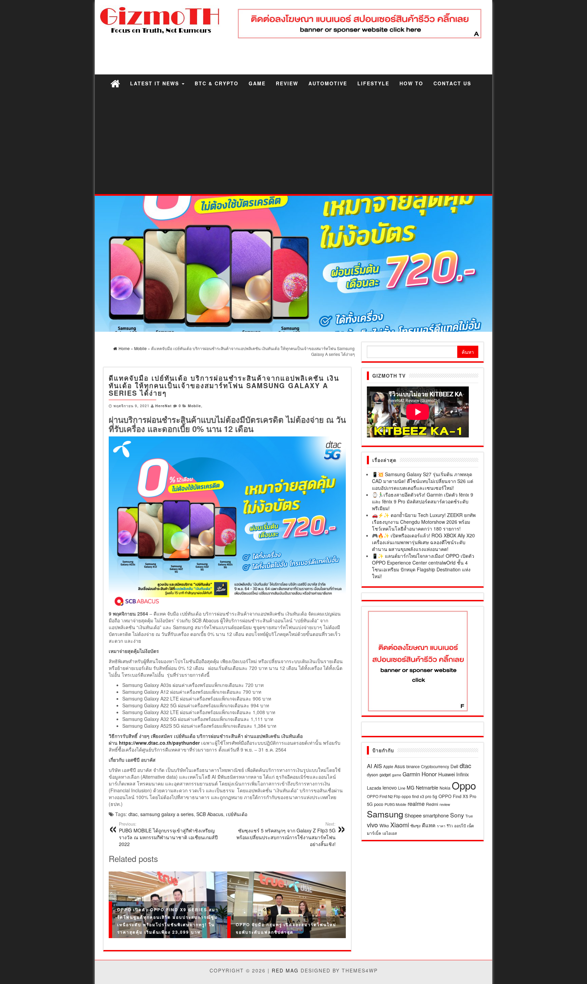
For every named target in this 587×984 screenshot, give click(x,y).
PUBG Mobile (395, 804)
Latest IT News (155, 83)
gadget (385, 774)
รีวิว (450, 825)
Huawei (446, 774)
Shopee (413, 815)
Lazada (374, 787)
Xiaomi (399, 824)
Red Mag (285, 970)
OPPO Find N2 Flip (383, 796)
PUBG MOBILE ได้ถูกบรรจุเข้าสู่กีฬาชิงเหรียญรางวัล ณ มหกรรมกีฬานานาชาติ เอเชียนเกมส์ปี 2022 (168, 834)
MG (410, 787)
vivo (372, 824)
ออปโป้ (460, 825)
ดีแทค (428, 825)
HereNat (163, 405)
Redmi (432, 804)
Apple (388, 766)
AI (369, 766)
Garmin (411, 774)
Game (257, 83)
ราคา (441, 825)
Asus (399, 766)
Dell (454, 766)
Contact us (452, 83)
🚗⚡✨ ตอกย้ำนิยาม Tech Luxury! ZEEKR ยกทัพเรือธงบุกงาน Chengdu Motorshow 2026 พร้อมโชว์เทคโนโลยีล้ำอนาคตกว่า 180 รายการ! (424, 522)
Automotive (327, 83)
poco (378, 804)
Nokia (445, 788)
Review (287, 83)
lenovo (390, 787)
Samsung (385, 814)
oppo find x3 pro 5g (419, 796)
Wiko (384, 825)
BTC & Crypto (216, 83)
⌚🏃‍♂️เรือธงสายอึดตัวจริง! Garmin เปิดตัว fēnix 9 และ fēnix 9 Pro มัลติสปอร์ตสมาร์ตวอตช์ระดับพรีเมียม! (422, 501)
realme (416, 803)
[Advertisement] (293, 143)
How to (411, 83)
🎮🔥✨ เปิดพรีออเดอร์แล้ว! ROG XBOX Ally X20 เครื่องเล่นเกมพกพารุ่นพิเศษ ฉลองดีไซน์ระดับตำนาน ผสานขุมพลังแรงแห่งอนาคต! (423, 542)
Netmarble (427, 787)
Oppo (464, 785)
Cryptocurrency (435, 766)
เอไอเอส (390, 833)
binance (413, 766)
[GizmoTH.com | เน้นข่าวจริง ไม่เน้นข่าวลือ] (115, 83)
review (445, 804)
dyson (372, 774)
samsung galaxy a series (167, 814)
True (469, 815)
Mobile (194, 405)
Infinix (462, 774)
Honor (429, 774)
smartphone (436, 815)
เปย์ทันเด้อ (236, 814)
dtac (133, 814)
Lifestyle (373, 83)
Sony (457, 815)
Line (401, 788)
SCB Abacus (209, 814)
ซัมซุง (415, 825)
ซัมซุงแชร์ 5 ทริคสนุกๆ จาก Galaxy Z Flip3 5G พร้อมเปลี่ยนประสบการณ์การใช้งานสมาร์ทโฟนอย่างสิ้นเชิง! (286, 834)
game (396, 774)
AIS (378, 766)
